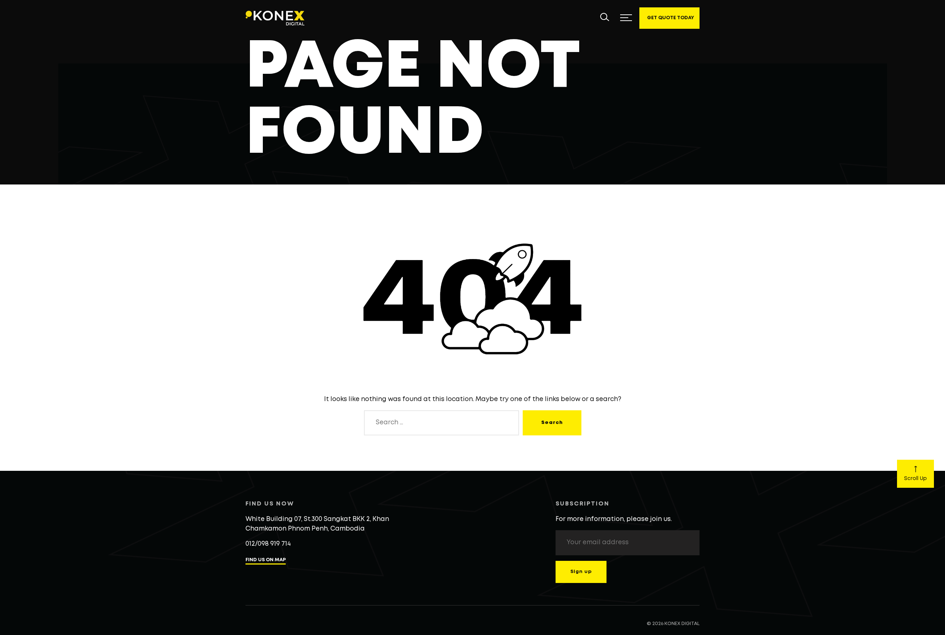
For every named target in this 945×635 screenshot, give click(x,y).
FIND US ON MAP (265, 560)
